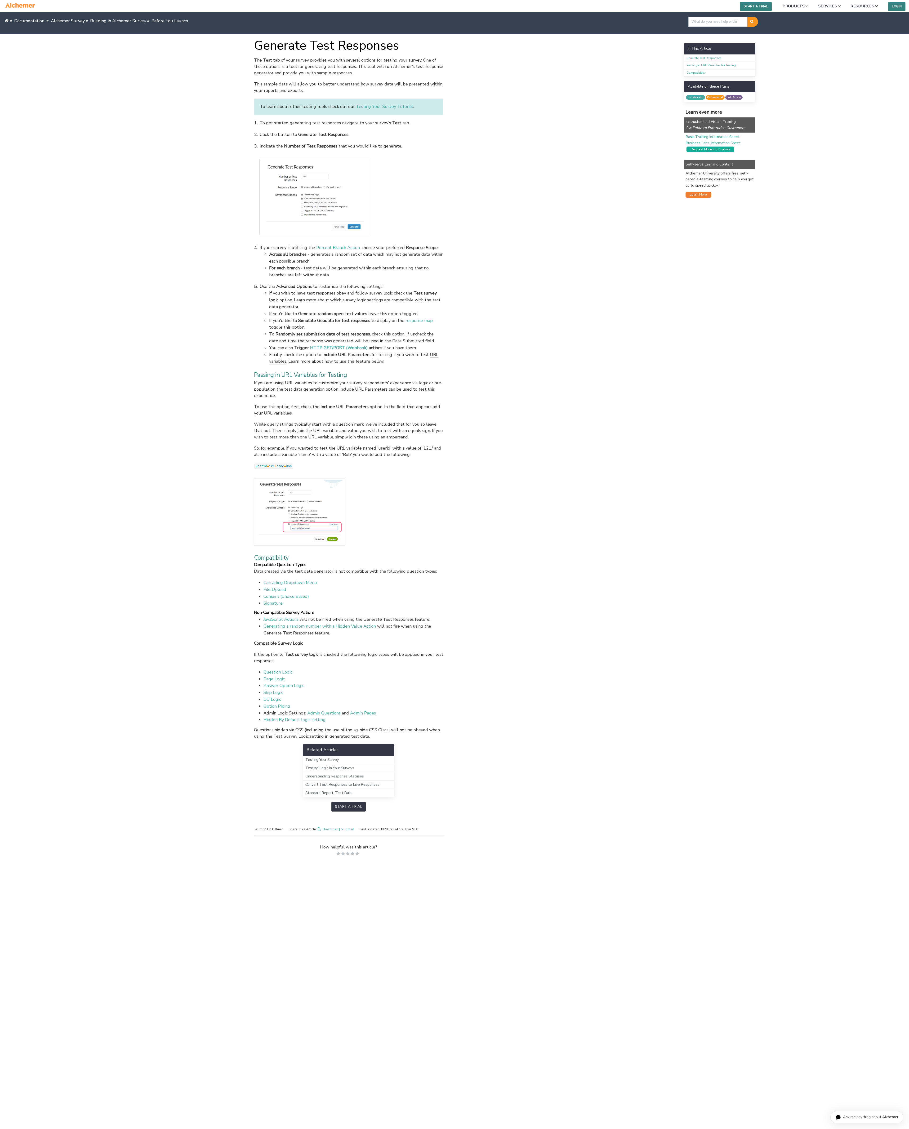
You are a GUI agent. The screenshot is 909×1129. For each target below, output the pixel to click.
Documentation (29, 21)
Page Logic (274, 679)
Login (897, 6)
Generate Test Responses (704, 58)
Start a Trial (756, 6)
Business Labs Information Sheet (713, 143)
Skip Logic (273, 692)
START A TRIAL (348, 806)
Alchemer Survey (68, 21)
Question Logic (277, 672)
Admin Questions (324, 713)
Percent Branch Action (338, 247)
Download (330, 829)
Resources (862, 6)
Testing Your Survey (322, 759)
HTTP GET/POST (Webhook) (339, 348)
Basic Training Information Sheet (713, 136)
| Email (346, 829)
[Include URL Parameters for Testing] (348, 511)
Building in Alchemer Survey (118, 21)
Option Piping (276, 706)
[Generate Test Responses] (351, 197)
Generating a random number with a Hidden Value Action (319, 626)
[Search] (752, 22)
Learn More (697, 194)
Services (827, 6)
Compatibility (695, 73)
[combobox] (718, 22)
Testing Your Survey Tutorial (384, 106)
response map (419, 320)
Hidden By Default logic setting (294, 720)
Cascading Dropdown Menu (290, 582)
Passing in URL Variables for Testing (711, 65)
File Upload (274, 589)
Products (794, 6)
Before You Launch (170, 21)
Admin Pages (363, 713)
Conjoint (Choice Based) (286, 596)
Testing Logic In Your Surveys (329, 768)
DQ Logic (272, 699)
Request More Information (709, 149)
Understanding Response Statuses (334, 776)
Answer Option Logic (283, 685)
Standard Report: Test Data (328, 792)
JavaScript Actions (281, 619)
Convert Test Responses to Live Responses (342, 784)
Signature (273, 603)
